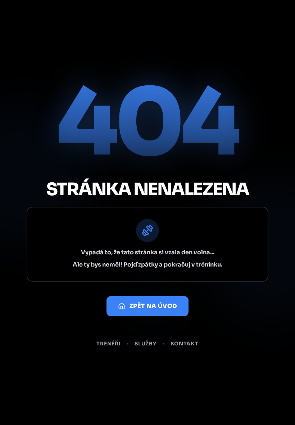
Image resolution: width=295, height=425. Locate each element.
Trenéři (108, 343)
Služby (145, 343)
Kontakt (185, 343)
